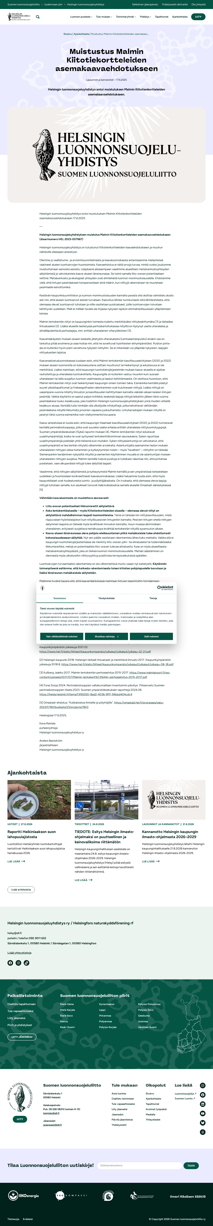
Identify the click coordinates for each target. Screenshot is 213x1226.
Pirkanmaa (105, 1015)
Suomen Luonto (184, 1098)
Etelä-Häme (67, 1004)
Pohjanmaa (105, 1021)
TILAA (191, 1165)
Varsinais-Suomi (147, 1027)
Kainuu (64, 1021)
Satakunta (144, 1015)
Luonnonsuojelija (184, 1093)
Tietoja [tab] (153, 598)
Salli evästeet (151, 636)
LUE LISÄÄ (13, 861)
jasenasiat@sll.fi (52, 1124)
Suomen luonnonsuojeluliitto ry (188, 1219)
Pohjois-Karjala (107, 1027)
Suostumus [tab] (59, 598)
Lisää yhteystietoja (19, 953)
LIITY (198, 16)
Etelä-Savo (66, 1015)
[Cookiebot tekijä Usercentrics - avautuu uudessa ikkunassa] (159, 588)
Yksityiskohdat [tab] (106, 598)
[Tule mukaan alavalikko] (111, 17)
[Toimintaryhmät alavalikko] (135, 17)
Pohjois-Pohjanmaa (149, 1004)
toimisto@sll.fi (51, 1113)
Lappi (102, 1009)
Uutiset (12, 824)
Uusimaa (143, 1021)
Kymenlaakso (106, 1004)
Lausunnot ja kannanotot (160, 824)
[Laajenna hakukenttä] (38, 16)
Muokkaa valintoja (105, 636)
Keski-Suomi (67, 1027)
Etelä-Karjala (67, 1009)
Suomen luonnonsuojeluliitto (23, 4)
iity (20, 1119)
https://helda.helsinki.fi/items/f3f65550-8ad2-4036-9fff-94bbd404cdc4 (85, 694)
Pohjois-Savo (145, 1009)
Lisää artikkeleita (21, 889)
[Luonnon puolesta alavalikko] (91, 17)
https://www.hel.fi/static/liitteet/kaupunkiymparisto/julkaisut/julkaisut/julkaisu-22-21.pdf (95, 651)
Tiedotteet (82, 824)
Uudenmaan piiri (53, 4)
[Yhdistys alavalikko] (150, 17)
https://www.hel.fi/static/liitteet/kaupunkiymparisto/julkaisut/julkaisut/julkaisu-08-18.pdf (117, 664)
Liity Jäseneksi (22, 1036)
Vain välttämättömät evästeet (61, 636)
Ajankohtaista (81, 33)
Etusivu (68, 33)
